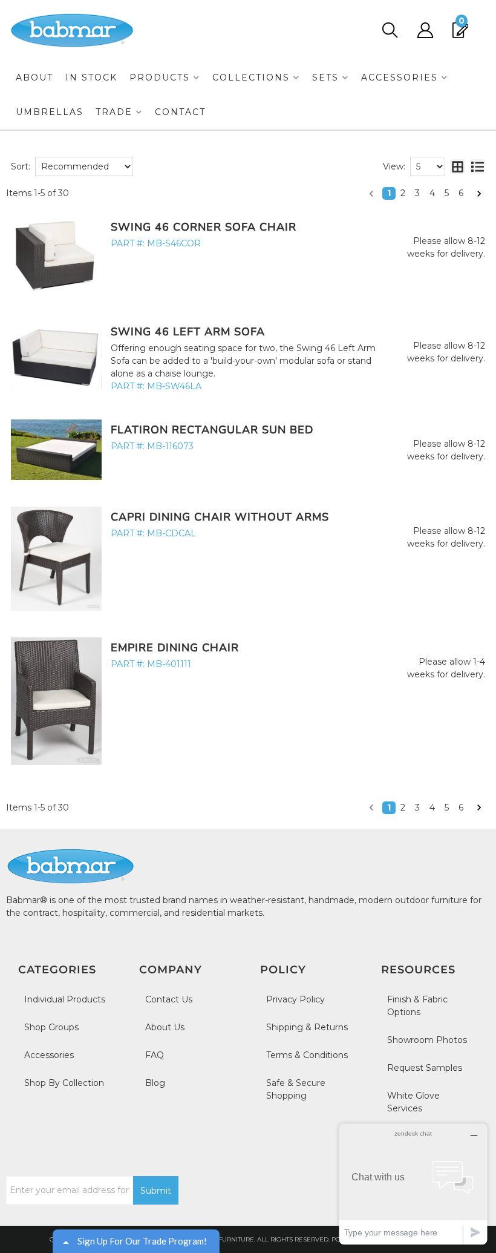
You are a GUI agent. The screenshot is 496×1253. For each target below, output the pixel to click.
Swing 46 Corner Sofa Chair (203, 227)
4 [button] (432, 193)
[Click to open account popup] (425, 30)
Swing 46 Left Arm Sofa (188, 331)
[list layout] (477, 166)
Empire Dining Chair (175, 647)
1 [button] (389, 193)
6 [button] (460, 193)
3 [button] (417, 193)
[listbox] (84, 166)
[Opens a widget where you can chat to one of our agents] (413, 1184)
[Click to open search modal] (389, 30)
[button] (164, 78)
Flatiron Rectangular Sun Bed (212, 430)
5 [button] (447, 193)
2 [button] (402, 193)
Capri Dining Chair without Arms (220, 517)
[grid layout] (457, 166)
